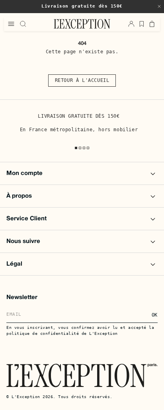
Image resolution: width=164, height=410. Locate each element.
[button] (159, 6)
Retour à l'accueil (82, 80)
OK (155, 315)
